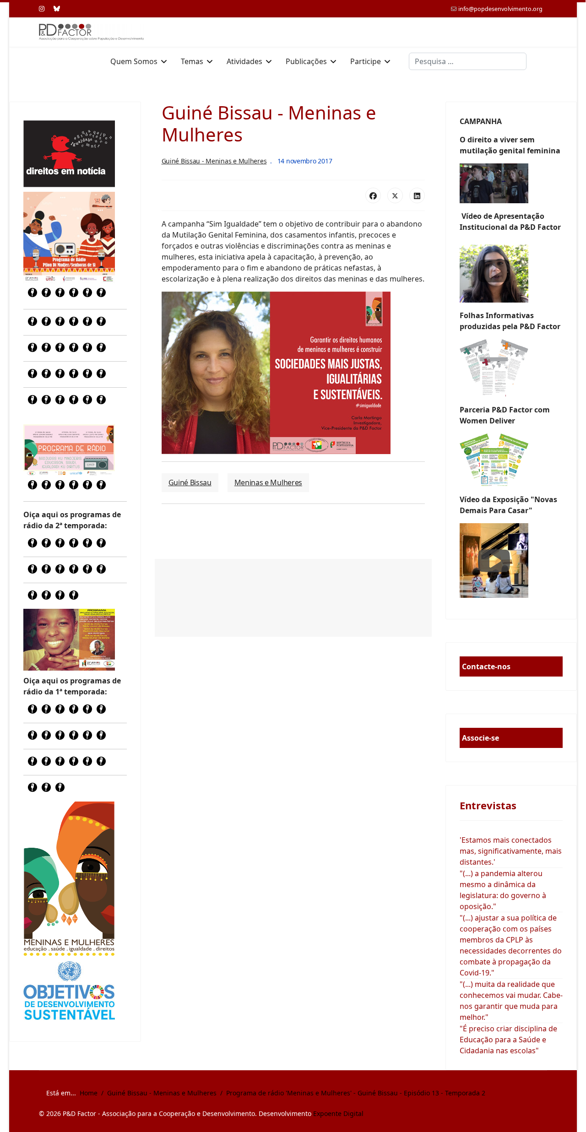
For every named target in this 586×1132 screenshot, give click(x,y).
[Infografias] (511, 460)
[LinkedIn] (417, 195)
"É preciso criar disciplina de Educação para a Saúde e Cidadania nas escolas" (508, 1040)
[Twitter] (395, 195)
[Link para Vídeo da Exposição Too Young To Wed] (511, 560)
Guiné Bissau (190, 482)
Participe (365, 61)
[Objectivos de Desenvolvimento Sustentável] (69, 991)
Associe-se (480, 738)
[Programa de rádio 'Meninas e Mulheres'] (69, 450)
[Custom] (57, 8)
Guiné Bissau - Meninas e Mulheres (214, 161)
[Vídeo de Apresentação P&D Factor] (511, 271)
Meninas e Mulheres (268, 482)
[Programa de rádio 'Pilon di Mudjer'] (69, 237)
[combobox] (467, 61)
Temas (192, 61)
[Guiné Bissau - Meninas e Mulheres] (69, 878)
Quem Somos (133, 61)
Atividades (244, 61)
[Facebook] (373, 195)
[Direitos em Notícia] (69, 153)
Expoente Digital (338, 1113)
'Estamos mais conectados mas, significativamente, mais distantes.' (511, 851)
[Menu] (541, 61)
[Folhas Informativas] (511, 368)
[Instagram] (41, 8)
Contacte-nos (486, 666)
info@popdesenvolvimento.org (500, 9)
